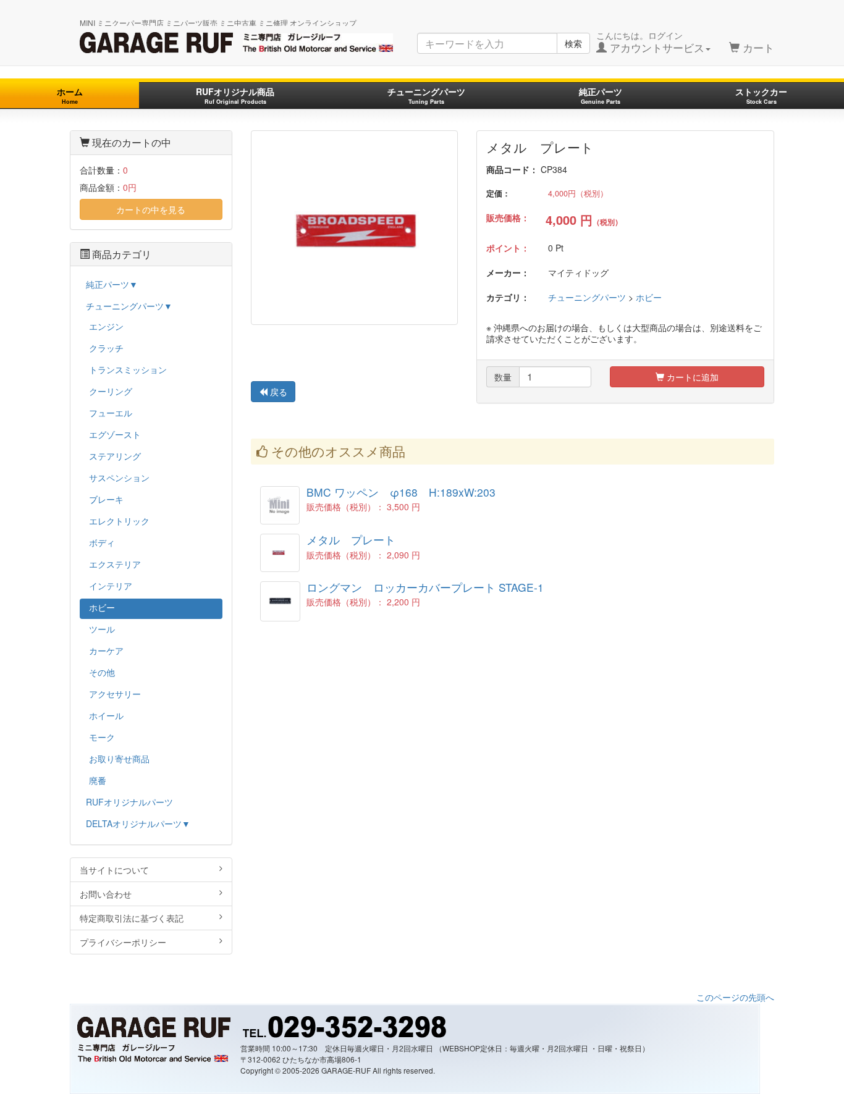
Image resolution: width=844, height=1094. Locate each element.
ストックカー (761, 95)
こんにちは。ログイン (650, 42)
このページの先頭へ (735, 997)
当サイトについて (114, 870)
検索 (573, 43)
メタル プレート (350, 539)
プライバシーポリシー (123, 942)
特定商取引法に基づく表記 (132, 918)
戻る (277, 391)
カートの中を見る (150, 209)
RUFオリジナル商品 (235, 95)
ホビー (649, 297)
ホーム (70, 95)
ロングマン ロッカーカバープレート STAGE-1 (425, 587)
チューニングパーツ (426, 95)
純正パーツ (600, 95)
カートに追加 (691, 377)
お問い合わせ (106, 894)
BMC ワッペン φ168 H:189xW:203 (401, 492)
